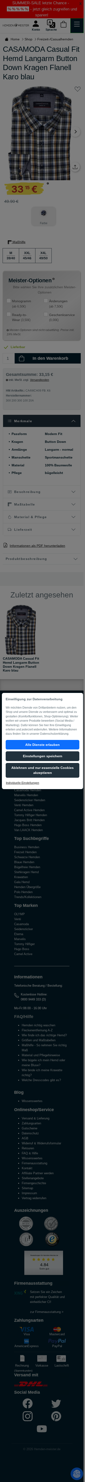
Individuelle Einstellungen (22, 783)
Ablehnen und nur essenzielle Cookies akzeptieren (42, 770)
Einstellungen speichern (42, 756)
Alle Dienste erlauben (42, 745)
